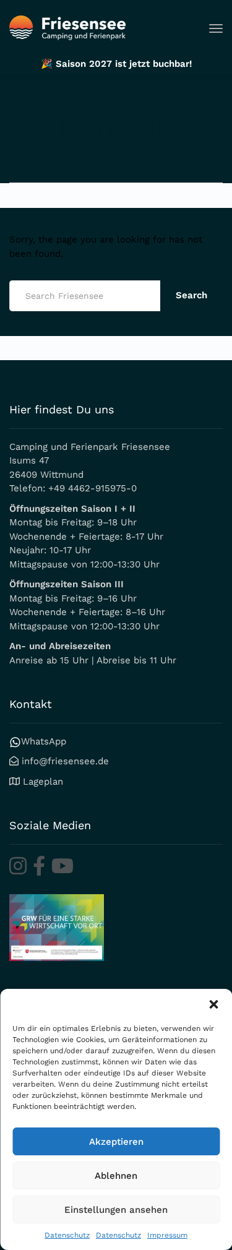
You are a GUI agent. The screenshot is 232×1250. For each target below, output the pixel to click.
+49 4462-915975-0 (92, 488)
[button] (213, 1004)
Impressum (167, 1235)
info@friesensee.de (65, 761)
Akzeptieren (116, 1141)
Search (191, 295)
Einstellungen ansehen (116, 1209)
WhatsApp (43, 741)
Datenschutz (67, 1235)
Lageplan (43, 781)
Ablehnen (116, 1175)
